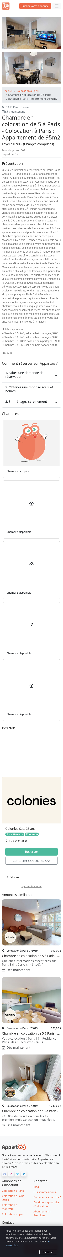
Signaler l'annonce (31, 886)
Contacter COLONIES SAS (32, 860)
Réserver (31, 851)
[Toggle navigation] (56, 6)
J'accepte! (48, 1252)
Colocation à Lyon (13, 1214)
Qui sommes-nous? (45, 1192)
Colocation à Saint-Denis (13, 1198)
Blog (36, 1187)
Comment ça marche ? (47, 1197)
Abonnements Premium (42, 1213)
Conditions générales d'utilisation (46, 1204)
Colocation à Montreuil (9, 1207)
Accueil (9, 91)
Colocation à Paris (28, 91)
